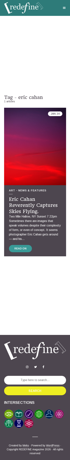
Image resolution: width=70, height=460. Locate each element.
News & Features (32, 190)
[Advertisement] (35, 55)
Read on (20, 248)
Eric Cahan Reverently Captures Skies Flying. (33, 205)
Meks (26, 445)
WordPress (53, 445)
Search (35, 390)
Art (12, 190)
